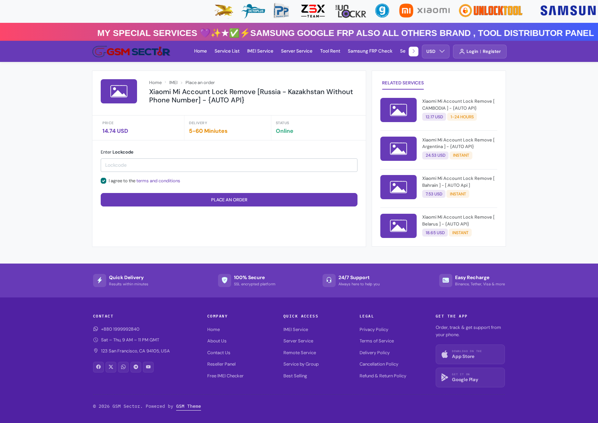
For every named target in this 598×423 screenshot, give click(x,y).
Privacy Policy (374, 329)
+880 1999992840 (120, 329)
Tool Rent (330, 51)
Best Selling (295, 376)
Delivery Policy (375, 353)
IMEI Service (260, 51)
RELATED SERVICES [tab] (403, 83)
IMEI (173, 82)
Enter (117, 152)
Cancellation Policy (379, 364)
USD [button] (430, 51)
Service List (227, 51)
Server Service (296, 51)
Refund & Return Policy (383, 376)
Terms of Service (377, 341)
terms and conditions (158, 181)
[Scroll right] (413, 51)
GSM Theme (188, 406)
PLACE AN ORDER (229, 200)
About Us (217, 341)
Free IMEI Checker (225, 376)
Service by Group (301, 364)
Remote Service (299, 353)
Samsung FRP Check (370, 51)
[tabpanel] (438, 169)
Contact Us (218, 353)
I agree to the (144, 181)
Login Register (483, 51)
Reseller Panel (221, 364)
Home (200, 51)
